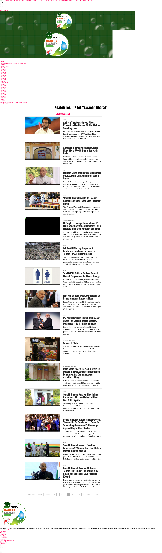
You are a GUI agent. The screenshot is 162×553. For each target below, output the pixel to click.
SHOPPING (64, 1)
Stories (2, 101)
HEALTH (47, 1)
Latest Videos (4, 66)
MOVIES (21, 1)
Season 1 (3, 68)
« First (40, 494)
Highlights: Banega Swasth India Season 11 (14, 63)
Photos (2, 81)
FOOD (34, 1)
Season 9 (3, 80)
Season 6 (3, 75)
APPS (70, 1)
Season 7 (3, 77)
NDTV (1, 1)
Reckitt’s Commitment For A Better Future (13, 102)
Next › (89, 494)
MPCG (84, 1)
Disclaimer (3, 537)
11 (84, 494)
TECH (52, 1)
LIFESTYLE (40, 1)
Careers (2, 543)
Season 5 (3, 74)
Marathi (90, 1)
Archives (3, 531)
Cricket (28, 1)
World (7, 1)
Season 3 (3, 71)
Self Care (3, 98)
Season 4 (3, 72)
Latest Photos (4, 83)
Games (57, 1)
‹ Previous (48, 494)
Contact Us (3, 542)
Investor (2, 539)
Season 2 (3, 69)
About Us (3, 534)
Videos (2, 65)
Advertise (3, 533)
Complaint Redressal (7, 540)
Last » (96, 494)
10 (79, 494)
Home (2, 62)
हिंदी (17, 1)
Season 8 (3, 78)
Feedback (3, 536)
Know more (11, 530)
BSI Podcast (4, 104)
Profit (12, 1)
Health (2, 99)
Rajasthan (77, 1)
